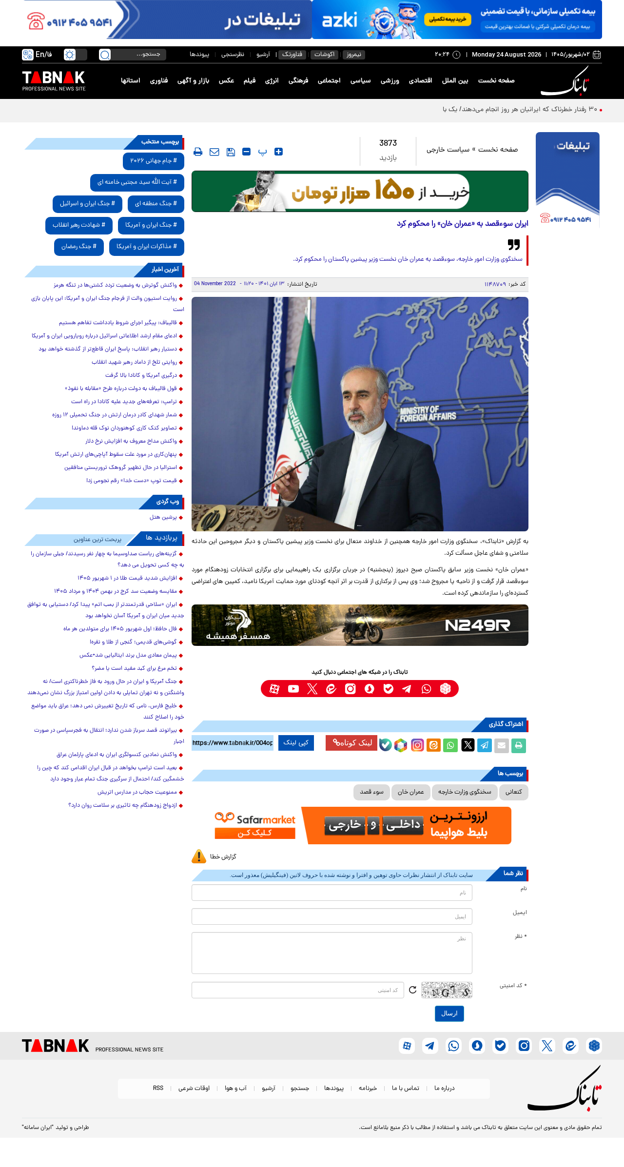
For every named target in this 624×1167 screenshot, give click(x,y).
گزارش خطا (223, 857)
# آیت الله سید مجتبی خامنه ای (137, 182)
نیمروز (354, 54)
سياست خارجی (448, 150)
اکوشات (324, 54)
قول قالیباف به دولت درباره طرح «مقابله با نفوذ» (121, 389)
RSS (158, 1088)
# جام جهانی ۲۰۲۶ (153, 161)
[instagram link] (350, 688)
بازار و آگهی (193, 81)
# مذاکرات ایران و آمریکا (147, 247)
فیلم (249, 81)
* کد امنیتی (513, 986)
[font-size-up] (278, 151)
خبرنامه (368, 1088)
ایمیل (520, 913)
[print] (198, 151)
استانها (130, 81)
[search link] (105, 54)
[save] (230, 152)
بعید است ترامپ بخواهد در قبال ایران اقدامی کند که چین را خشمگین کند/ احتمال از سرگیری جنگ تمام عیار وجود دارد (110, 774)
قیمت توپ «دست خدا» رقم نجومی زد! (131, 481)
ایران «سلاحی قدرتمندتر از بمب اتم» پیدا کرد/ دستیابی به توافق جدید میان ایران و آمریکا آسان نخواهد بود (105, 611)
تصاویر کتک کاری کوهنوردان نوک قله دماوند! (124, 428)
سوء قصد (372, 792)
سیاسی (361, 81)
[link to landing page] (566, 81)
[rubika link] (445, 688)
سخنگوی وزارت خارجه (464, 792)
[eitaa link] (331, 688)
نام (524, 889)
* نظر (521, 937)
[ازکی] (457, 19)
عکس (226, 81)
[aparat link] (274, 688)
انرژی (272, 81)
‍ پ (261, 151)
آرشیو (263, 54)
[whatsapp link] (426, 688)
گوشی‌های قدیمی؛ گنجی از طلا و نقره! (133, 642)
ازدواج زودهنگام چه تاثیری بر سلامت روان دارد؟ (122, 805)
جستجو (300, 1088)
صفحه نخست (496, 81)
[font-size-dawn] (246, 151)
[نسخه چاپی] (518, 746)
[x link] (312, 688)
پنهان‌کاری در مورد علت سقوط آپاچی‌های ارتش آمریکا (116, 454)
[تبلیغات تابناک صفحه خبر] (568, 181)
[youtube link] (293, 688)
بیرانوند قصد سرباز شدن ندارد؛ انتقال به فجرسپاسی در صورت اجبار (109, 736)
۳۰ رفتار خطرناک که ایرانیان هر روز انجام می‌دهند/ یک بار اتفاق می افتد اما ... (490, 110)
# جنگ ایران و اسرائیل (87, 204)
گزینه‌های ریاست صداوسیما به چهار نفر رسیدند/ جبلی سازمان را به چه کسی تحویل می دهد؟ (107, 560)
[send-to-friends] (214, 151)
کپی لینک (296, 743)
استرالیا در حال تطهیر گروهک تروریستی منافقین (120, 468)
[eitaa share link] (433, 746)
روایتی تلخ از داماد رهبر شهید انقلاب (134, 362)
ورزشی (390, 81)
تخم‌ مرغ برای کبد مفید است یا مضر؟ (134, 668)
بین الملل (455, 81)
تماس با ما (405, 1088)
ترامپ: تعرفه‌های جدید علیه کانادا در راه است (124, 402)
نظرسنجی (232, 54)
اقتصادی (420, 81)
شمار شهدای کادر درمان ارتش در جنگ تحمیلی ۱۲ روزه (114, 415)
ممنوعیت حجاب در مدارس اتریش (137, 792)
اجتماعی (329, 81)
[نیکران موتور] (360, 625)
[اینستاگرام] (416, 744)
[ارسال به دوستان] (501, 746)
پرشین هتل (163, 517)
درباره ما (444, 1088)
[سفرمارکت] (359, 825)
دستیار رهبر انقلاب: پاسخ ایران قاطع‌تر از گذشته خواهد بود (108, 349)
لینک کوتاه (356, 743)
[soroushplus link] (369, 688)
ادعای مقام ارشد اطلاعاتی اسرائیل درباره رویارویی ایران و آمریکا (104, 336)
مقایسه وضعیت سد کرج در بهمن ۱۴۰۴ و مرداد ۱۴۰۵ (115, 591)
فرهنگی (298, 81)
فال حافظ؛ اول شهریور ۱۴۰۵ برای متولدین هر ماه (120, 629)
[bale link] (388, 688)
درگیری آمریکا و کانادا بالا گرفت (141, 375)
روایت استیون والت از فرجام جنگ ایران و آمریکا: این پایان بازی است (107, 304)
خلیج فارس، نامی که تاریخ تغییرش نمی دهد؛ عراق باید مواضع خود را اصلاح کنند (107, 712)
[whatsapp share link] (450, 746)
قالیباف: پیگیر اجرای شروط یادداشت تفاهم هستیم (118, 323)
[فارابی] (360, 191)
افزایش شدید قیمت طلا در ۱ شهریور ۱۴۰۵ (127, 578)
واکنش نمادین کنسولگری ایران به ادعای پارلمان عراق (117, 755)
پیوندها (199, 54)
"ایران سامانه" (38, 1128)
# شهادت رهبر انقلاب (79, 225)
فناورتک (292, 54)
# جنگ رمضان (79, 247)
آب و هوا (236, 1088)
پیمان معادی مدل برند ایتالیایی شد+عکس (128, 655)
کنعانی (514, 792)
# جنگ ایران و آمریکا (151, 225)
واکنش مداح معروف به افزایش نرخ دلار (131, 441)
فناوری (159, 81)
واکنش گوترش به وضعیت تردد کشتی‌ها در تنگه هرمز (115, 285)
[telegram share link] (484, 746)
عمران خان (411, 792)
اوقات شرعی (194, 1088)
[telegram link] (407, 688)
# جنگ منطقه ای (156, 204)
